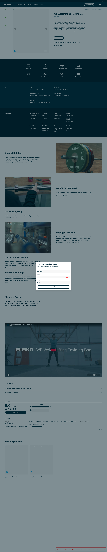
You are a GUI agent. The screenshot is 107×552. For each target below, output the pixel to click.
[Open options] (69, 282)
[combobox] (53, 271)
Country (38, 274)
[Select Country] (68, 277)
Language (38, 280)
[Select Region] (69, 271)
